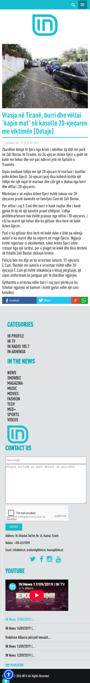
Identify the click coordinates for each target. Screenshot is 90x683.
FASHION (13, 398)
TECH (11, 403)
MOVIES (13, 393)
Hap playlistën (14, 665)
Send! (14, 526)
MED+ (11, 409)
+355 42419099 (22, 543)
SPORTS (13, 414)
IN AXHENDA (16, 351)
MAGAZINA (15, 383)
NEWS (11, 372)
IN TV (11, 341)
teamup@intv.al (55, 550)
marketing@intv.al (36, 550)
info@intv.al (19, 550)
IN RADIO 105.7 (18, 346)
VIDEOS (12, 419)
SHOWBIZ (14, 377)
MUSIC (12, 388)
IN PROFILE (15, 335)
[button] (8, 674)
